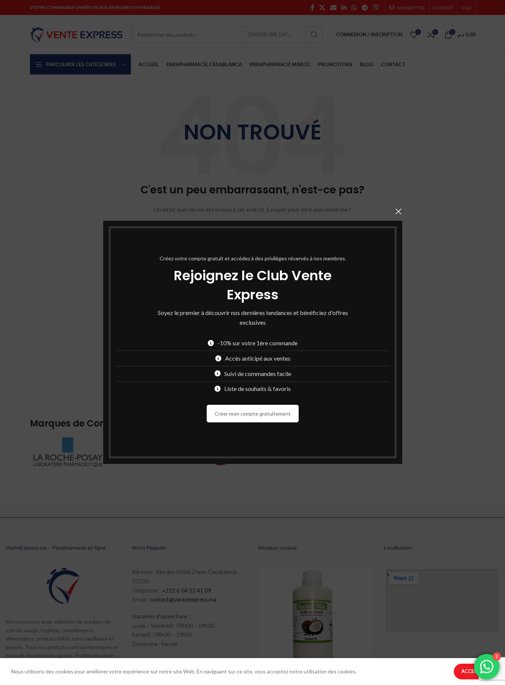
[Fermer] (398, 211)
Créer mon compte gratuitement (253, 413)
